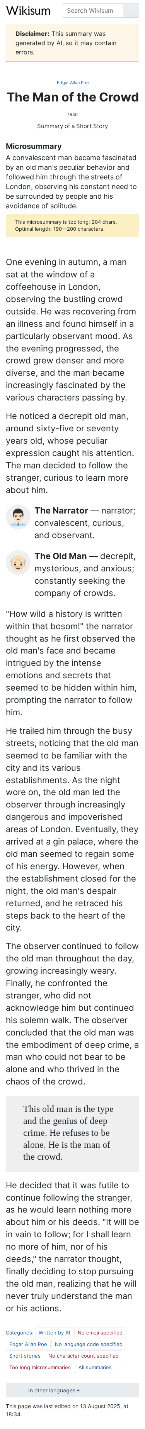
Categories (19, 1332)
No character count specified (83, 1356)
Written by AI (54, 1332)
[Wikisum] (28, 10)
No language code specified (89, 1344)
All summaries (95, 1367)
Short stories (25, 1356)
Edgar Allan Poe (73, 82)
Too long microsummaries (40, 1367)
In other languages (51, 1390)
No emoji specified (100, 1332)
